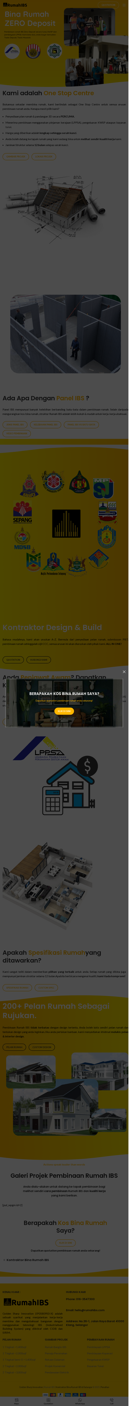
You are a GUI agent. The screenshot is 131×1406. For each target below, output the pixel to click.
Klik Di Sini (64, 711)
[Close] (124, 671)
